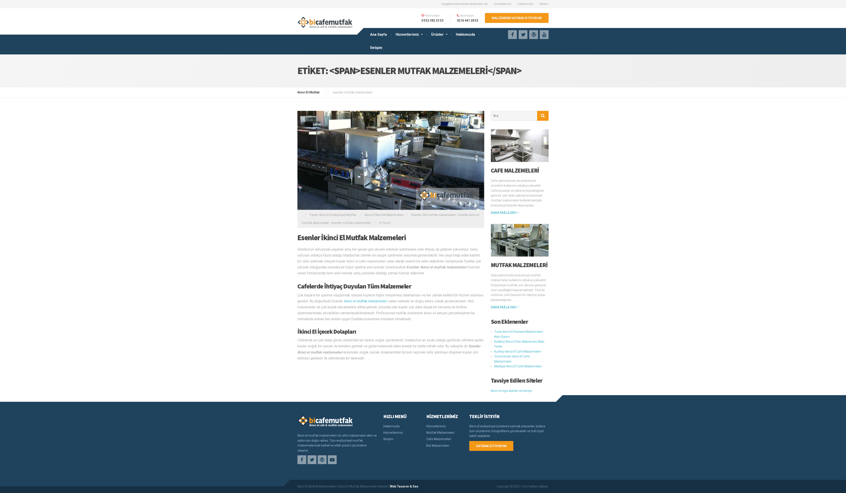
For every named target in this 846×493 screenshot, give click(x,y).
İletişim (544, 4)
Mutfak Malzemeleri (519, 265)
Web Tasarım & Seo (404, 486)
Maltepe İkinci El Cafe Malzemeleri (518, 366)
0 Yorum (385, 223)
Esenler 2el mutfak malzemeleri (433, 215)
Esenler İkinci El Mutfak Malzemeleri (351, 237)
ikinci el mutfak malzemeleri (365, 301)
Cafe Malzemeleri (515, 170)
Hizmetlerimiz (502, 4)
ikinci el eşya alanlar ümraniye (511, 391)
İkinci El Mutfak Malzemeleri (384, 215)
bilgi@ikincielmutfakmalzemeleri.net (465, 4)
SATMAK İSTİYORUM (491, 446)
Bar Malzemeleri (437, 445)
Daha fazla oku (503, 212)
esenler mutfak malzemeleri (351, 223)
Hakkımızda (525, 4)
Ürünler (437, 34)
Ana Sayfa (378, 34)
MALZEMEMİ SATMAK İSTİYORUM (517, 18)
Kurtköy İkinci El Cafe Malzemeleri (517, 351)
